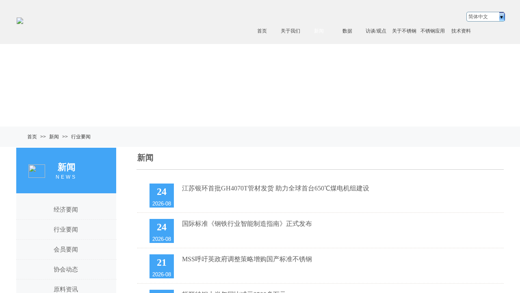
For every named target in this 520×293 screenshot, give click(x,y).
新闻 (319, 31)
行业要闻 (81, 137)
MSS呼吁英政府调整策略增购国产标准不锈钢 (247, 259)
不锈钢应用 (432, 31)
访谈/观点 (376, 31)
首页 (262, 31)
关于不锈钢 (404, 31)
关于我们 (290, 31)
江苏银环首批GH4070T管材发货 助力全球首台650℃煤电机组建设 (275, 188)
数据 (347, 31)
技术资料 (461, 31)
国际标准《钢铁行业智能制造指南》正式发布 (247, 223)
